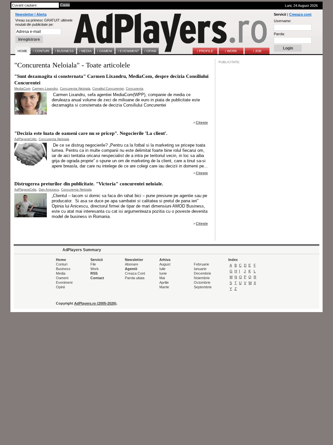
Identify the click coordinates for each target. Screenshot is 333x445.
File (93, 264)
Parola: (279, 34)
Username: (282, 21)
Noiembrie (202, 278)
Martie (164, 287)
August (164, 264)
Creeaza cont (300, 14)
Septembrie (203, 287)
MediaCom (22, 88)
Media (60, 273)
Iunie (163, 273)
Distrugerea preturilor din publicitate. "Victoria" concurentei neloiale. (88, 183)
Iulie (162, 269)
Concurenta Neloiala (75, 88)
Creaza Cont (135, 273)
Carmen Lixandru (45, 88)
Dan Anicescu (49, 189)
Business (63, 269)
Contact (97, 278)
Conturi (61, 264)
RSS (94, 273)
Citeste (202, 122)
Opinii (60, 287)
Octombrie (202, 282)
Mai (162, 278)
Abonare (131, 264)
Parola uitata (134, 278)
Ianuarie (200, 269)
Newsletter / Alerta (31, 14)
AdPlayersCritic (25, 139)
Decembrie (202, 273)
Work (94, 269)
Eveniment (64, 282)
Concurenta (134, 88)
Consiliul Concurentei (108, 88)
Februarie (201, 264)
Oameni (62, 278)
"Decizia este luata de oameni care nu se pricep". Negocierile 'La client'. (90, 133)
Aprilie (164, 282)
